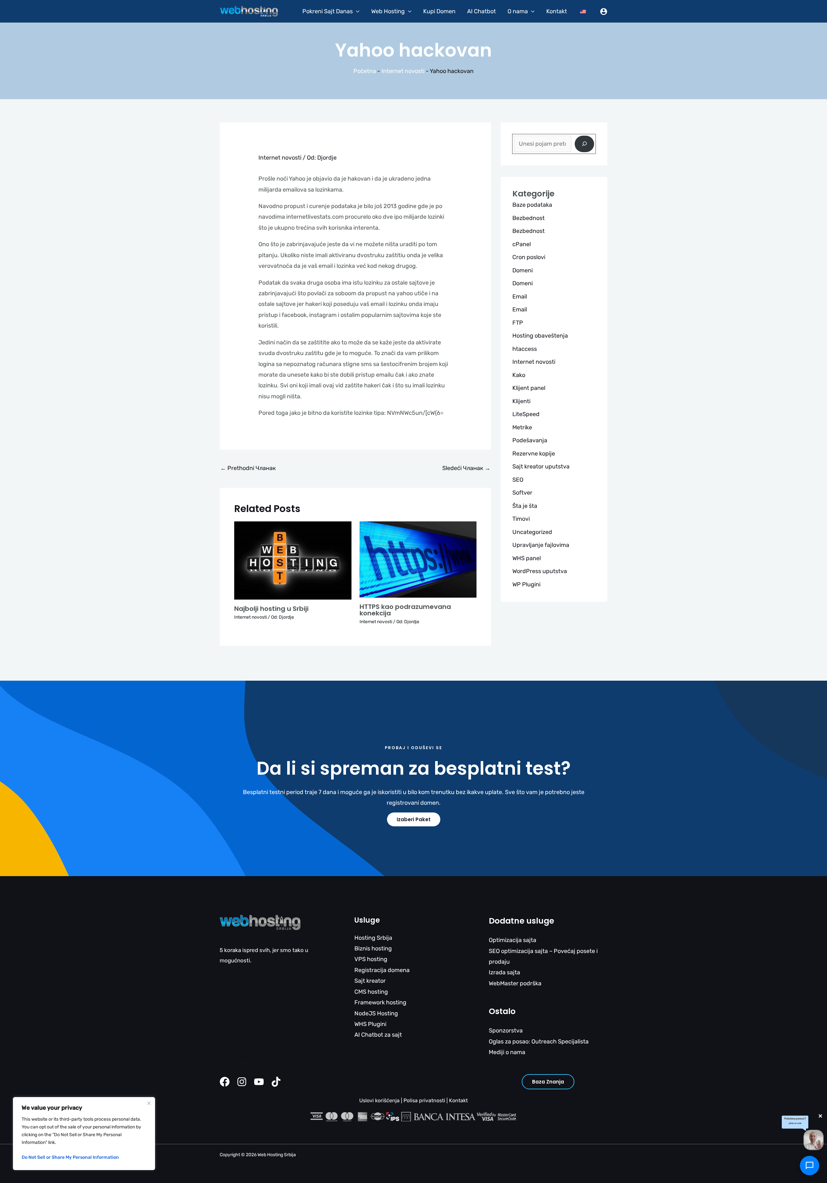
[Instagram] (242, 1082)
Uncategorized (532, 532)
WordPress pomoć (243, 996)
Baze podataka (532, 204)
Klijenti (521, 401)
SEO (517, 479)
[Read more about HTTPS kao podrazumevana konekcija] (418, 559)
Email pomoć (236, 986)
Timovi (521, 518)
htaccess (524, 348)
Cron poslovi (528, 257)
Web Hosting (388, 11)
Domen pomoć (238, 1037)
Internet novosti (403, 71)
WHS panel (526, 558)
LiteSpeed (525, 414)
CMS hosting (371, 991)
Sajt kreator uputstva (541, 466)
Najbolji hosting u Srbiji (271, 608)
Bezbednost (528, 218)
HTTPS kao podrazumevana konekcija (405, 610)
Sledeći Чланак (466, 468)
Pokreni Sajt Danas (327, 11)
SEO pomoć (234, 1026)
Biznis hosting (373, 948)
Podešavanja (529, 440)
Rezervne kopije (533, 453)
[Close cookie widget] (149, 1103)
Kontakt (556, 11)
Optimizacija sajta (512, 940)
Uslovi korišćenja (379, 1100)
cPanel (521, 244)
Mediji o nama (507, 1052)
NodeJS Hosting (376, 1013)
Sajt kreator (370, 980)
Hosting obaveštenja (540, 335)
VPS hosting (370, 959)
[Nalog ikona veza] (603, 11)
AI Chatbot (481, 11)
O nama (518, 11)
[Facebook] (225, 1082)
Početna (364, 71)
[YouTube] (259, 1082)
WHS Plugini (370, 1024)
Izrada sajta (504, 972)
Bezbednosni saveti (245, 1047)
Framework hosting (380, 1002)
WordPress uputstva (539, 571)
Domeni (522, 270)
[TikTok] (276, 1082)
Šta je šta (524, 505)
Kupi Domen (439, 11)
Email (519, 296)
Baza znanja (548, 1081)
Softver (522, 492)
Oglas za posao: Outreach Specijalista (539, 1041)
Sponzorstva (506, 1030)
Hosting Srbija (373, 937)
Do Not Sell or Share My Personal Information (70, 1157)
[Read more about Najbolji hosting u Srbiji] (292, 559)
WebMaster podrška (515, 983)
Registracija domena (382, 970)
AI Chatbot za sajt (378, 1034)
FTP (517, 322)
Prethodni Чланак (248, 468)
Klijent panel (528, 388)
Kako (518, 375)
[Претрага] (584, 144)
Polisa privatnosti (424, 1100)
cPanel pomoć (238, 1016)
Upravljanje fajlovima (540, 545)
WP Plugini (526, 584)
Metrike (522, 427)
